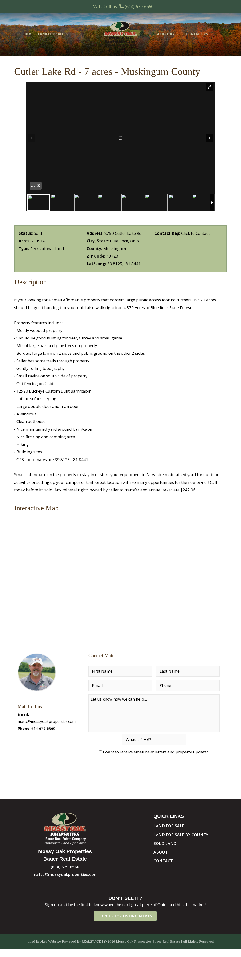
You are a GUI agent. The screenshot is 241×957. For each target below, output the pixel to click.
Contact (163, 860)
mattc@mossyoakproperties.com (47, 721)
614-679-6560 (43, 728)
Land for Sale (51, 34)
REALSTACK (91, 941)
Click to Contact (195, 233)
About (160, 852)
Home (28, 34)
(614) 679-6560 (139, 6)
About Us (165, 34)
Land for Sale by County (180, 834)
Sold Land (165, 843)
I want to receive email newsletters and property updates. (156, 752)
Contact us (197, 34)
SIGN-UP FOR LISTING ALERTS (125, 916)
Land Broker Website (44, 941)
